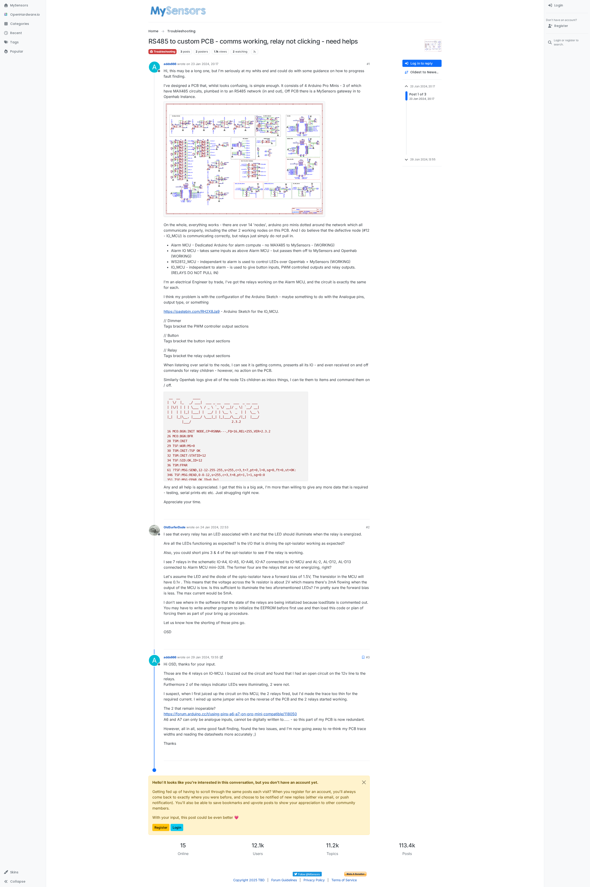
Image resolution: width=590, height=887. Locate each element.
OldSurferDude (175, 527)
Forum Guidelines (284, 880)
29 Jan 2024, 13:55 (204, 657)
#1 (368, 64)
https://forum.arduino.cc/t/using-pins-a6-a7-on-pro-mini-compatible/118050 (230, 714)
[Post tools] (366, 513)
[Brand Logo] (178, 11)
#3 (368, 657)
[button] (23, 872)
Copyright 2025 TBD (249, 880)
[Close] (363, 782)
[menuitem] (567, 5)
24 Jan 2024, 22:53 (214, 527)
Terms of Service (344, 880)
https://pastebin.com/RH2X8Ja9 (192, 311)
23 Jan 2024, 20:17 (204, 64)
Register (160, 827)
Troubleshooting (164, 51)
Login (177, 827)
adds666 (170, 64)
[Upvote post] (348, 513)
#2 (368, 527)
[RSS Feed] (254, 51)
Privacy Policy (314, 880)
